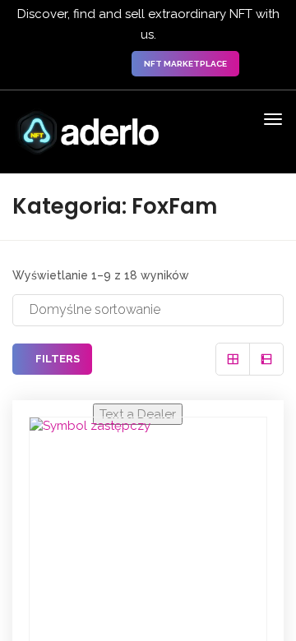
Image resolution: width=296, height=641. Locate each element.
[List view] (266, 359)
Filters (56, 359)
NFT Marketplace (185, 63)
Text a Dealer (137, 414)
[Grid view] (233, 359)
